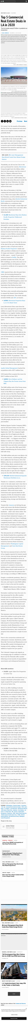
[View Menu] (1, 1)
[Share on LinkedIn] (7, 121)
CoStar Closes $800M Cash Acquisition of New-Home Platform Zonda (12, 843)
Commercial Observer (21, 1003)
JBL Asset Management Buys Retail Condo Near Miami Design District (13, 157)
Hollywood (13, 13)
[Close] (26, 1008)
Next (25, 121)
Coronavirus (23, 805)
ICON (23, 807)
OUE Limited (4, 810)
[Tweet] (5, 121)
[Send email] (10, 121)
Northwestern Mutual (22, 808)
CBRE (2, 272)
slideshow (15, 810)
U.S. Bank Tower (7, 811)
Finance (8, 872)
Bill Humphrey (9, 805)
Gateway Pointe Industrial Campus (13, 807)
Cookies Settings (14, 1014)
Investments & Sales (5, 13)
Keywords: (3, 805)
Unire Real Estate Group (14, 816)
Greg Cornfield (5, 33)
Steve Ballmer (21, 810)
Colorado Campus (16, 805)
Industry (4, 872)
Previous (19, 121)
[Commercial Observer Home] (9, 1)
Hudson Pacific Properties (9, 249)
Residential (4, 840)
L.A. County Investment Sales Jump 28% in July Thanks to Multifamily (14, 984)
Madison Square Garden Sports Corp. (9, 814)
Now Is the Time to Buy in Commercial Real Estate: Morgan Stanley (13, 875)
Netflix (14, 257)
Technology (10, 840)
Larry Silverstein (13, 808)
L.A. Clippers (6, 808)
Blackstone (22, 167)
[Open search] (26, 1)
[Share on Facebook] (2, 121)
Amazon (11, 505)
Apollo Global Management (9, 368)
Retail (3, 861)
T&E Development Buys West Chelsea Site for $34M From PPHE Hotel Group (13, 955)
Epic (4, 807)
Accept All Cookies (14, 1018)
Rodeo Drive (9, 810)
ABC (15, 298)
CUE (2, 807)
